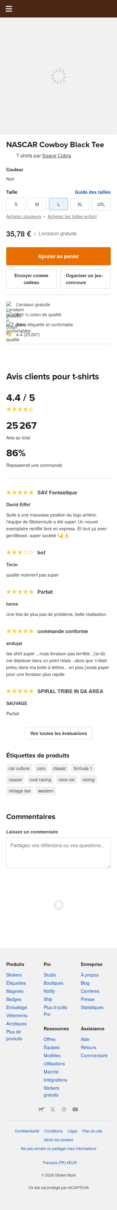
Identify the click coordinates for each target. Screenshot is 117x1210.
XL (80, 204)
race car (67, 779)
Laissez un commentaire (32, 831)
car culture (19, 768)
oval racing (40, 779)
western (46, 791)
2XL (101, 204)
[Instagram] (63, 1109)
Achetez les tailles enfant (72, 216)
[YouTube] (75, 1109)
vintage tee (20, 791)
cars (41, 768)
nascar (15, 779)
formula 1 (83, 768)
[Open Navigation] (8, 9)
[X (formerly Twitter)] (52, 1109)
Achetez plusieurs (23, 216)
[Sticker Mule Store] (41, 1109)
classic (59, 768)
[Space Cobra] (10, 156)
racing (88, 779)
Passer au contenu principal (4, 4)
